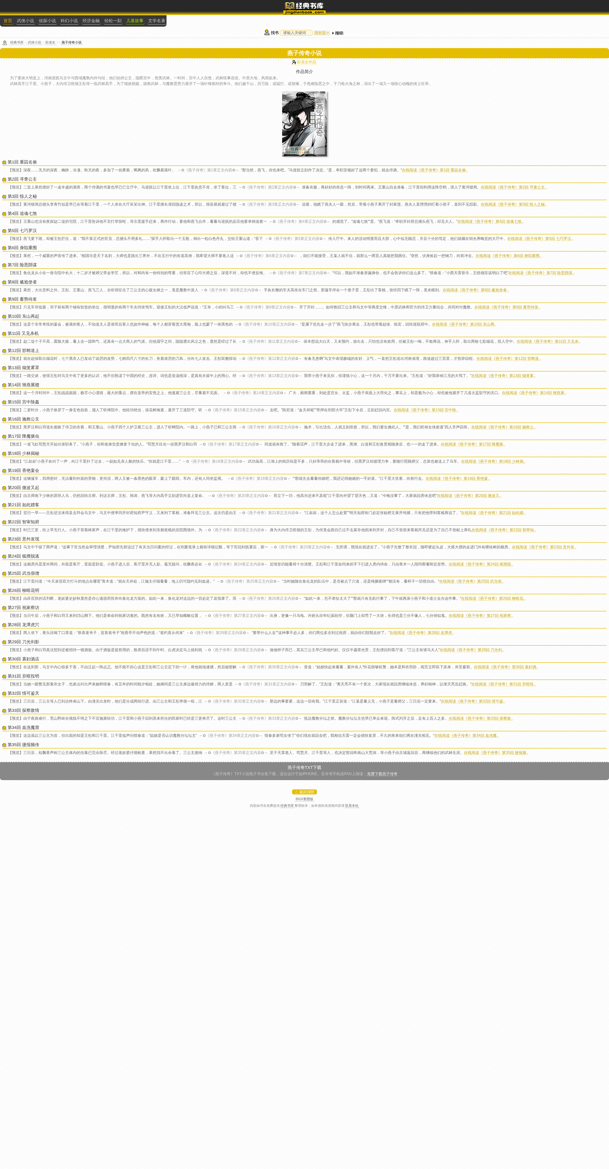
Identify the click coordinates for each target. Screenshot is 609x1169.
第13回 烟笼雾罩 (23, 367)
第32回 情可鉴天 (23, 693)
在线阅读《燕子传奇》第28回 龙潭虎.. (422, 633)
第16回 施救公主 (23, 419)
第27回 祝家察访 (23, 607)
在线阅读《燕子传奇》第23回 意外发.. (544, 547)
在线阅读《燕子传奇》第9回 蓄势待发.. (507, 307)
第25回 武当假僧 (23, 573)
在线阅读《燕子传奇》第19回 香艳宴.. (458, 478)
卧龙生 (50, 42)
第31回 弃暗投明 (23, 676)
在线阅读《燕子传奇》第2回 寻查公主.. (514, 187)
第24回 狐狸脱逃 (23, 556)
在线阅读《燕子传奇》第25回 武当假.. (471, 581)
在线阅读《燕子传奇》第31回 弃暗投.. (503, 684)
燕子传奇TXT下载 (304, 767)
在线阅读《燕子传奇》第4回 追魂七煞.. (490, 221)
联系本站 (352, 805)
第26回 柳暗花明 (23, 590)
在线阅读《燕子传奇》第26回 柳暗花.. (493, 598)
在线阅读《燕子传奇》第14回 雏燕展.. (534, 393)
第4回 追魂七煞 (22, 213)
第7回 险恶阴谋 (22, 265)
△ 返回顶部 (304, 792)
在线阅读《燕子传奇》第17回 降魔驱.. (473, 444)
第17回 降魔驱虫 (23, 436)
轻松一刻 (113, 20)
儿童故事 (134, 20)
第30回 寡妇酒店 (23, 659)
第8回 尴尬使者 (22, 282)
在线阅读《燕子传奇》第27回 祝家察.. (481, 616)
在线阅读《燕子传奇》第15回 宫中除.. (426, 410)
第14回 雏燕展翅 (23, 384)
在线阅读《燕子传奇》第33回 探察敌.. (481, 718)
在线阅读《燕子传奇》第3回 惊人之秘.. (514, 204)
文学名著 (156, 20)
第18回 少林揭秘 (23, 453)
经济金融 (91, 20)
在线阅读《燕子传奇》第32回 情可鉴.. (473, 701)
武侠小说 (25, 20)
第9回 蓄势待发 (22, 299)
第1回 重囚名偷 (22, 162)
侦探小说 (47, 20)
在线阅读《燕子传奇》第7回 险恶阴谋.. (541, 273)
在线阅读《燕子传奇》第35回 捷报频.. (496, 753)
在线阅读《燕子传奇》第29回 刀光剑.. (472, 650)
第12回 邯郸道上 (23, 350)
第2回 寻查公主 (22, 179)
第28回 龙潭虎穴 (23, 624)
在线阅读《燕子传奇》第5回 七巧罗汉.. (540, 239)
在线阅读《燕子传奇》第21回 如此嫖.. (493, 513)
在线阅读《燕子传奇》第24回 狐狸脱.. (481, 564)
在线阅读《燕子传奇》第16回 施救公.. (503, 427)
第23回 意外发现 (23, 539)
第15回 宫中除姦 (23, 402)
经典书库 (17, 42)
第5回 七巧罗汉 (22, 230)
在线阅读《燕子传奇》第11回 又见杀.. (548, 341)
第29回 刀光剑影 (23, 641)
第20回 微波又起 (23, 487)
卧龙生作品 (306, 62)
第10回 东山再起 (23, 316)
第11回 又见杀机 (23, 333)
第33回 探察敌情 (23, 710)
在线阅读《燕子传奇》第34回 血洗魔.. (466, 735)
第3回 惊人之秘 (22, 196)
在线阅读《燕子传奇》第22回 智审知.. (503, 530)
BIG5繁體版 (304, 799)
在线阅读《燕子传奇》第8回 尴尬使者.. (476, 290)
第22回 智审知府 (23, 522)
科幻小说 (69, 20)
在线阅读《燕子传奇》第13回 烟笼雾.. (503, 376)
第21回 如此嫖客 (23, 504)
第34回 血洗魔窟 (23, 727)
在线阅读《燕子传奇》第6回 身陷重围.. (508, 256)
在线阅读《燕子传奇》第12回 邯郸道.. (508, 359)
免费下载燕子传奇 (382, 774)
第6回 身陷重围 (22, 247)
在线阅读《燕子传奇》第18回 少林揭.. (493, 461)
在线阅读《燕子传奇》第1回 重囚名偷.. (435, 170)
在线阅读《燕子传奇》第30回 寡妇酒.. (506, 667)
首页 (8, 20)
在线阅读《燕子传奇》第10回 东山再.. (464, 324)
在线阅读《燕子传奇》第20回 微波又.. (469, 496)
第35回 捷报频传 (23, 744)
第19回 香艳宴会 (23, 470)
